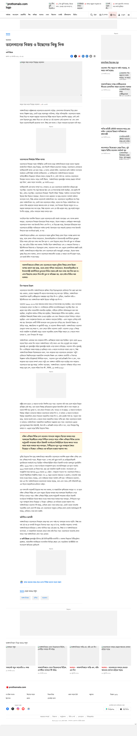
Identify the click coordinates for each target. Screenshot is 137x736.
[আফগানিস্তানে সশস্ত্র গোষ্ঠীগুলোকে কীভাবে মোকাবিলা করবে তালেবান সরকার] (125, 92)
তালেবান (44, 598)
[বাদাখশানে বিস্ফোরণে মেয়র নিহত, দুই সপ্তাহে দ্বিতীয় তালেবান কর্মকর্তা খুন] (125, 156)
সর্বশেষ (8, 15)
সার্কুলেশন (63, 717)
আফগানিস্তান (25, 598)
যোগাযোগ (81, 717)
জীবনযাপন (67, 15)
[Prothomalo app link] (110, 709)
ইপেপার (8, 698)
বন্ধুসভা (91, 694)
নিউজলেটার (90, 717)
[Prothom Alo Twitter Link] (13, 709)
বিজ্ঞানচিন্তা (51, 694)
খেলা (47, 15)
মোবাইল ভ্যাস (52, 698)
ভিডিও (75, 15)
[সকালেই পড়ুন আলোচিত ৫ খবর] (20, 656)
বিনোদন (53, 15)
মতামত (41, 15)
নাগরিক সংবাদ (10, 694)
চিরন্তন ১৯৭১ (114, 694)
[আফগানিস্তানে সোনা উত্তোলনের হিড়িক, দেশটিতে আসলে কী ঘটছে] (52, 656)
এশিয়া (35, 598)
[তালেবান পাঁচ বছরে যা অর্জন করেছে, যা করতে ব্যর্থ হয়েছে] (125, 76)
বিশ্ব (29, 15)
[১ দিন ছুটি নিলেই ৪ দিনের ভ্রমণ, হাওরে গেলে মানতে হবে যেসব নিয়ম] (52, 6)
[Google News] (28, 709)
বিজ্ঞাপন (54, 717)
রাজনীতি (23, 15)
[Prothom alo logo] (16, 688)
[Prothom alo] (19, 6)
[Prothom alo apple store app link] (124, 709)
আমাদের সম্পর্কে (44, 717)
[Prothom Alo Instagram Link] (19, 709)
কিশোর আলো (31, 694)
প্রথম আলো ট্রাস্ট (73, 694)
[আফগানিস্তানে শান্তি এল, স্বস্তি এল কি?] (84, 656)
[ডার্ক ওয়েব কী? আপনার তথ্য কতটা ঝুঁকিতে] (109, 6)
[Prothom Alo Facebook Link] (8, 709)
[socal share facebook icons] (72, 57)
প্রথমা (28, 698)
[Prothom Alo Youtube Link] (24, 709)
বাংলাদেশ (15, 15)
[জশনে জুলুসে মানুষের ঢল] (80, 6)
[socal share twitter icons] (76, 57)
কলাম (8, 34)
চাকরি (60, 15)
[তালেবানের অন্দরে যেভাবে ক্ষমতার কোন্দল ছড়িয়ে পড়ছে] (116, 656)
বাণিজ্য (35, 15)
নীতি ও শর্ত (72, 717)
